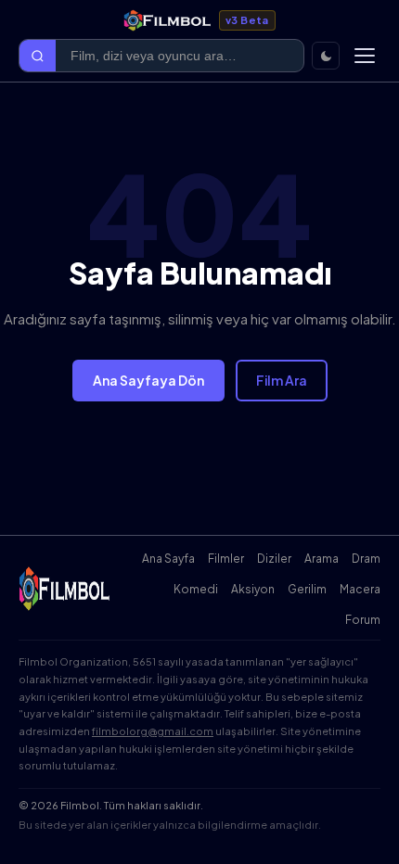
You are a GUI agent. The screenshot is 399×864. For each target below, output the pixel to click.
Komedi (196, 589)
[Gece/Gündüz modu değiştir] (326, 56)
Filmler (226, 558)
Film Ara (281, 380)
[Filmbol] (65, 588)
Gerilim (307, 589)
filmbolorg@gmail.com (152, 731)
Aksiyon (253, 589)
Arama (321, 558)
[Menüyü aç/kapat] (364, 56)
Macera (360, 589)
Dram (366, 558)
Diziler (274, 558)
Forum (362, 620)
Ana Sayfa (168, 558)
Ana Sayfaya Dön (148, 380)
